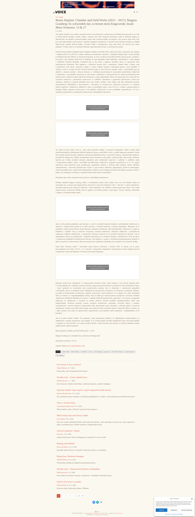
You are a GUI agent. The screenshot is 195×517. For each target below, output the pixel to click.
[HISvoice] (62, 12)
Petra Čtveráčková (63, 447)
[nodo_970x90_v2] (97, 4)
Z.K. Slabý (59, 17)
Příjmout (161, 510)
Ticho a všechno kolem (66, 403)
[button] (192, 498)
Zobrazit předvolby (186, 510)
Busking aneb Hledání (65, 443)
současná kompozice (130, 351)
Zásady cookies (168, 514)
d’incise (90, 351)
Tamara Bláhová (62, 368)
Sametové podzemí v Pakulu (68, 431)
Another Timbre (65, 351)
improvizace (107, 351)
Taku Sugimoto (60, 355)
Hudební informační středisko (93, 513)
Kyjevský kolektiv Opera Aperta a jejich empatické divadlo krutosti (84, 390)
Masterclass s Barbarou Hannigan (70, 456)
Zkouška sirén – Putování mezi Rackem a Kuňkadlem (78, 469)
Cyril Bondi (84, 351)
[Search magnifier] (134, 12)
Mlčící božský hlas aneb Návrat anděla (72, 415)
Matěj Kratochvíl (62, 381)
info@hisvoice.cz (119, 513)
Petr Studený (61, 419)
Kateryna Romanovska (64, 393)
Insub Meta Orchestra (117, 351)
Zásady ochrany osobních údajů (177, 514)
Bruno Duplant (75, 351)
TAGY (58, 351)
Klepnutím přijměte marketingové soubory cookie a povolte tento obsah (97, 107)
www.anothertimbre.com (75, 346)
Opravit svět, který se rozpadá (69, 482)
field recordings (98, 351)
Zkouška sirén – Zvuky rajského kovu (72, 377)
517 (79, 496)
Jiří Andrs (60, 434)
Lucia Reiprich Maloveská (65, 406)
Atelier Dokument (104, 514)
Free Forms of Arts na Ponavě (69, 364)
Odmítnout (174, 510)
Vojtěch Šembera (62, 460)
